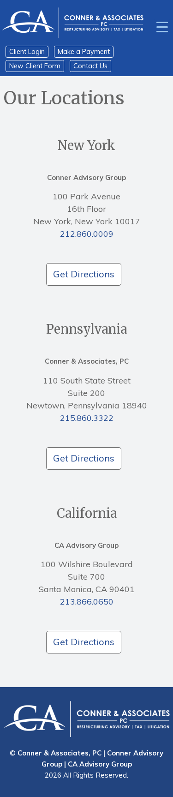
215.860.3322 (86, 418)
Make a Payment (84, 52)
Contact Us (90, 66)
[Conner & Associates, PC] (72, 22)
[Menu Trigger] (162, 26)
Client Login (27, 52)
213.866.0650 (86, 601)
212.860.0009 (86, 233)
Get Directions (83, 274)
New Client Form (34, 66)
